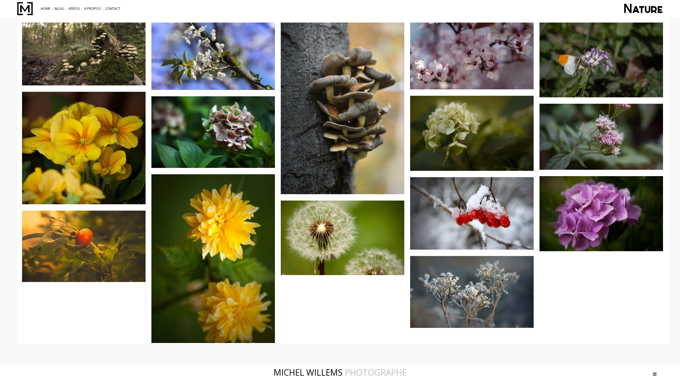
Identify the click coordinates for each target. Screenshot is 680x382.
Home (45, 8)
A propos (92, 8)
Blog (59, 8)
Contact (112, 8)
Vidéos (74, 8)
